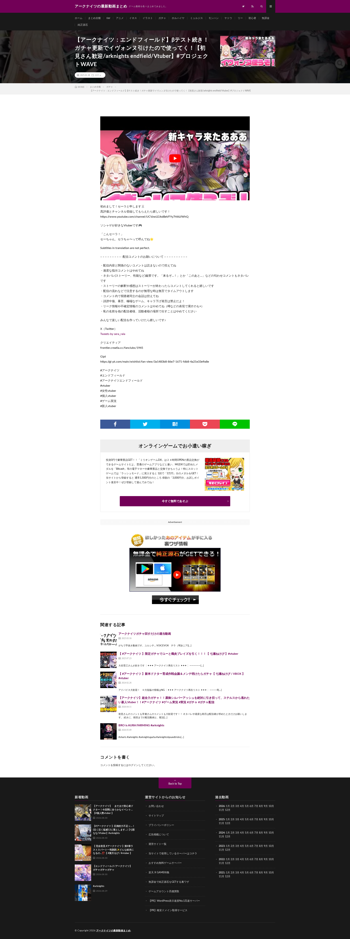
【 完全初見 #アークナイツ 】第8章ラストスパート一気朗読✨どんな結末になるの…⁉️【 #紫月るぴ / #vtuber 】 (113, 849)
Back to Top (175, 784)
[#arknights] (83, 893)
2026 (222, 806)
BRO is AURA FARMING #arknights (141, 725)
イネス (133, 18)
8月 (261, 806)
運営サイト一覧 (157, 844)
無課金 (265, 18)
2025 (222, 819)
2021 (222, 872)
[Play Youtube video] (175, 158)
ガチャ (162, 18)
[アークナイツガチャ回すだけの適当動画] (108, 640)
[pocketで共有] (205, 424)
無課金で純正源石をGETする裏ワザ (169, 882)
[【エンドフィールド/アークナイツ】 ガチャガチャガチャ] (83, 873)
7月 (256, 806)
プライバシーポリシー (161, 825)
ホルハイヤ (178, 18)
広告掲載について (159, 834)
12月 (227, 823)
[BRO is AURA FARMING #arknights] (108, 731)
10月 (271, 819)
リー (240, 18)
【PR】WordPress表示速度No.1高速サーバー (174, 901)
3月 (237, 806)
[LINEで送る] (235, 424)
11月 (221, 823)
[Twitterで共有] (145, 424)
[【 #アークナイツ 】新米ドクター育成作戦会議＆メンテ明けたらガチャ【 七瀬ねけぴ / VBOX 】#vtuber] (108, 680)
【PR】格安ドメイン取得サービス (168, 910)
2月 (233, 806)
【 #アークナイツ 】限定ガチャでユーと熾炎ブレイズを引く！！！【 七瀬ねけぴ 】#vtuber (178, 653)
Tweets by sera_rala (112, 334)
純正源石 (83, 25)
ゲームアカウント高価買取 (164, 891)
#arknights (98, 886)
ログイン (133, 765)
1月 (228, 806)
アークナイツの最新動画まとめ (113, 931)
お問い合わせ (156, 806)
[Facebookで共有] (115, 424)
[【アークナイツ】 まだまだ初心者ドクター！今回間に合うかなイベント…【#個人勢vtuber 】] (83, 812)
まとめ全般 (94, 18)
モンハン (214, 18)
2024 (222, 833)
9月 (266, 819)
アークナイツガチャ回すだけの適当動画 (144, 633)
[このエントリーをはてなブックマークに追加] (175, 424)
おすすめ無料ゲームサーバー (165, 863)
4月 (242, 806)
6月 (252, 806)
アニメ (120, 18)
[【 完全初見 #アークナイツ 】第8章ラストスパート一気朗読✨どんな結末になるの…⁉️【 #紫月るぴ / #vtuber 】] (83, 852)
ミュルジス (196, 18)
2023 (222, 846)
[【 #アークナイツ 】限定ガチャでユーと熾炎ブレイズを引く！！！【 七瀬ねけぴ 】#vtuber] (108, 660)
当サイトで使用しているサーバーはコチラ (173, 853)
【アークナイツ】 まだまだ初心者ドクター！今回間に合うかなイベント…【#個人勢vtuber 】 (113, 809)
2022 (222, 859)
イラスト (148, 18)
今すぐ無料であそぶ (175, 501)
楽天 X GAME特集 (159, 872)
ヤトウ (228, 18)
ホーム (78, 18)
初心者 (252, 18)
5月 (247, 806)
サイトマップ (156, 815)
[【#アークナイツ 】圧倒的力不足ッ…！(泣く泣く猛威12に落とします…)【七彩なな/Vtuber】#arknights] (83, 832)
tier (108, 18)
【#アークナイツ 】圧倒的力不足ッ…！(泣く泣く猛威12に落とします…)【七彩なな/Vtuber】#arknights (114, 829)
